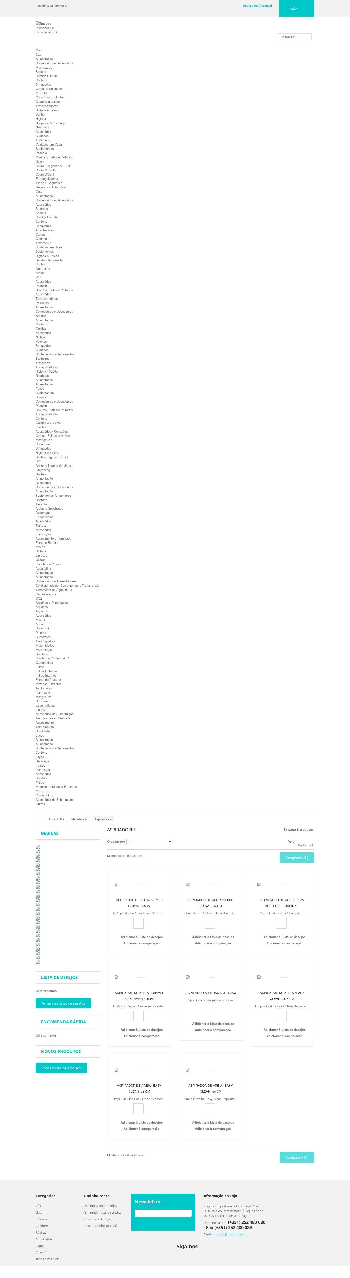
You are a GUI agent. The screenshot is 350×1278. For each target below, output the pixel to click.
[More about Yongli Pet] (38, 957)
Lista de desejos (59, 977)
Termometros (45, 726)
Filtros (40, 666)
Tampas (41, 525)
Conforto (41, 80)
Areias (40, 272)
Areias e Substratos (49, 508)
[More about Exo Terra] (38, 886)
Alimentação (44, 58)
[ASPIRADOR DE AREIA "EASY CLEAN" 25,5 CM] (282, 980)
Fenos (40, 388)
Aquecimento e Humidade (53, 538)
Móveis (41, 547)
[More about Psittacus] (38, 939)
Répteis (41, 474)
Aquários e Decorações (52, 602)
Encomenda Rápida (63, 1022)
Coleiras (41, 1265)
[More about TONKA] (38, 948)
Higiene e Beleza (47, 110)
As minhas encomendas (100, 1218)
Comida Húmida (47, 76)
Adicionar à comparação (142, 947)
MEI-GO (41, 93)
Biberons (42, 208)
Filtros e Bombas (47, 542)
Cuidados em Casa (49, 144)
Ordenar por (116, 841)
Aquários (42, 607)
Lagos (40, 735)
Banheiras (43, 358)
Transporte (43, 362)
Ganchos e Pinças (48, 564)
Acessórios (43, 131)
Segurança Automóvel (51, 187)
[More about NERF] (38, 930)
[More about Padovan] (38, 935)
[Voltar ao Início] (40, 819)
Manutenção (44, 649)
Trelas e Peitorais (47, 1272)
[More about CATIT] (38, 868)
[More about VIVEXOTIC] (38, 952)
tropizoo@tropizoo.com (229, 1247)
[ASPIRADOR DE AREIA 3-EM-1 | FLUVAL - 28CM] (139, 883)
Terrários (42, 504)
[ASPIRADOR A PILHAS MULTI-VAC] (211, 980)
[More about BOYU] (38, 860)
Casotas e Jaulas (48, 101)
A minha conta (96, 1208)
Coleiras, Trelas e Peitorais (54, 157)
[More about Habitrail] (38, 904)
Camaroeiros (44, 662)
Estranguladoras (47, 178)
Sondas (41, 315)
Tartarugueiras (45, 641)
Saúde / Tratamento (49, 260)
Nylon (40, 161)
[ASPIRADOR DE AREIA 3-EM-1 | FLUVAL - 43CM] (211, 883)
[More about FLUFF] (38, 891)
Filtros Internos (46, 675)
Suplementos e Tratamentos (55, 354)
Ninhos (40, 337)
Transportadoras (47, 105)
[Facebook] (204, 1259)
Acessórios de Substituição (55, 714)
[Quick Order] (46, 1035)
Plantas (41, 632)
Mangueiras (44, 696)
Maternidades (45, 645)
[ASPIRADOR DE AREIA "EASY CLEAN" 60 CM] (211, 1077)
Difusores (42, 701)
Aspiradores (44, 688)
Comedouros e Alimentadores (56, 581)
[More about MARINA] (38, 913)
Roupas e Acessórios (50, 123)
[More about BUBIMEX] (38, 864)
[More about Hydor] (38, 908)
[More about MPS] (38, 926)
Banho (40, 114)
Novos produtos (61, 1051)
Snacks (41, 71)
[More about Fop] (38, 899)
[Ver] (138, 927)
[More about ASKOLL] (38, 851)
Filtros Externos (47, 671)
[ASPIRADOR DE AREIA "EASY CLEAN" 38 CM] (139, 1077)
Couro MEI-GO (46, 170)
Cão (38, 54)
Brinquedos (43, 84)
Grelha (302, 845)
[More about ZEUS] (38, 961)
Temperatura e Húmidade (53, 718)
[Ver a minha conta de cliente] (235, 4)
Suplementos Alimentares (53, 495)
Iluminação (43, 534)
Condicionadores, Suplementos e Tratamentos (67, 585)
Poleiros (41, 341)
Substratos (43, 636)
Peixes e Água (46, 594)
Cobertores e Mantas (50, 97)
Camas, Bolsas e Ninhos (53, 435)
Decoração (43, 512)
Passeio (41, 153)
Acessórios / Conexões (52, 431)
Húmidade (43, 731)
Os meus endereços (97, 1232)
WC (38, 277)
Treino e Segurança (49, 183)
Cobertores (43, 444)
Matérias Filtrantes (48, 684)
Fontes (40, 765)
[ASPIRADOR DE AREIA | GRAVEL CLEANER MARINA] (139, 980)
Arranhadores (45, 230)
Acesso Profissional (257, 6)
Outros (40, 803)
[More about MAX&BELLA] (38, 917)
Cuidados (42, 135)
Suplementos (45, 148)
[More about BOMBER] (38, 855)
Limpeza (41, 555)
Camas (40, 234)
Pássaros (42, 302)
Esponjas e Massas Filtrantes (56, 786)
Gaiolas (41, 328)
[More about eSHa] (38, 882)
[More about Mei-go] (38, 921)
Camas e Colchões (49, 88)
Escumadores (45, 705)
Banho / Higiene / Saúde (52, 457)
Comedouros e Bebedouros (54, 63)
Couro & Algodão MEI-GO (53, 165)
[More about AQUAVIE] (38, 846)
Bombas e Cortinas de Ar (53, 658)
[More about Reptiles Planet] (38, 944)
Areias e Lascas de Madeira (55, 465)
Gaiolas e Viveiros (48, 422)
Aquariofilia (43, 568)
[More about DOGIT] (38, 873)
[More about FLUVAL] (38, 895)
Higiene (41, 118)
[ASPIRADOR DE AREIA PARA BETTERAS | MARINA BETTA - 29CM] (282, 883)
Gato (39, 191)
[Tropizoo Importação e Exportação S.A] (49, 34)
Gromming (43, 127)
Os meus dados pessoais (100, 1238)
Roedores (42, 375)
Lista (311, 845)
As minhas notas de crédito (102, 1225)
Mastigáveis (44, 67)
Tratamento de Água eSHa (54, 589)
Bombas (41, 654)
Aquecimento (45, 722)
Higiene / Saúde (47, 371)
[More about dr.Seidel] (38, 877)
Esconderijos (45, 517)
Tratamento (43, 140)
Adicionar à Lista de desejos (141, 941)
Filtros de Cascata (48, 679)
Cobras (40, 559)
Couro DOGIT (45, 174)
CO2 (39, 598)
